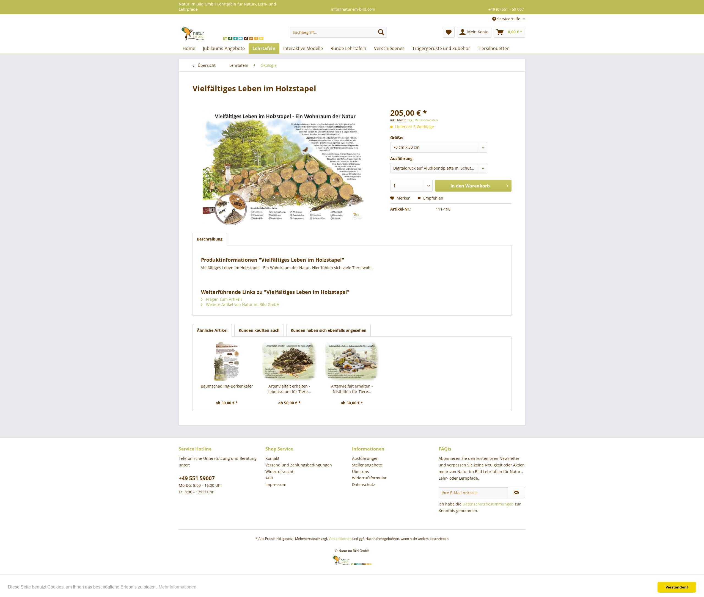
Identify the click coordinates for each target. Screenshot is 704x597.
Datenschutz (363, 484)
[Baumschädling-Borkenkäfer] (226, 361)
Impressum (275, 484)
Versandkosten (340, 538)
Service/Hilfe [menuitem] (508, 18)
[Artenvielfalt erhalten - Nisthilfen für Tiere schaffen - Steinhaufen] (352, 361)
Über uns (360, 471)
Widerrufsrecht (279, 471)
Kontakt (272, 458)
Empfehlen (432, 198)
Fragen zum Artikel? (223, 299)
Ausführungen (365, 458)
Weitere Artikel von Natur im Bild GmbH (242, 304)
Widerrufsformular (369, 477)
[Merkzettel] (449, 32)
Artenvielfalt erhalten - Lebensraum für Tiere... (289, 388)
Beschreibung (209, 239)
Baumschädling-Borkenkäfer (227, 386)
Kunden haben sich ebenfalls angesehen (328, 330)
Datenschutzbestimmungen (488, 504)
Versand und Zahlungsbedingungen (298, 465)
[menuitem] (338, 32)
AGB (269, 477)
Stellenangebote (367, 465)
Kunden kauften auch (259, 330)
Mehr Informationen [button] (177, 587)
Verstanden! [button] (677, 587)
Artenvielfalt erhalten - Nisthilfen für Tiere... (352, 388)
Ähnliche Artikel (212, 330)
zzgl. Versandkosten (422, 120)
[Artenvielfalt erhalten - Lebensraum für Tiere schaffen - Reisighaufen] (289, 361)
